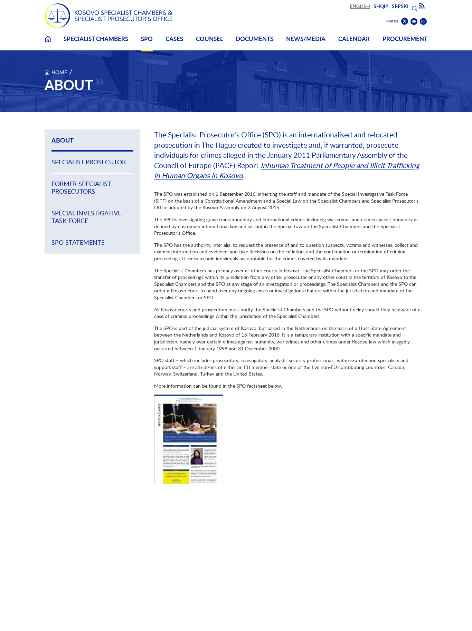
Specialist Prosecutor (88, 162)
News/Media (305, 39)
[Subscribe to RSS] (422, 6)
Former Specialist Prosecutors (81, 187)
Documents (254, 39)
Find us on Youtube (413, 21)
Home (48, 43)
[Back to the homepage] (108, 15)
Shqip (381, 6)
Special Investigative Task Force (86, 217)
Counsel (209, 39)
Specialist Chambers (96, 39)
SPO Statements (78, 242)
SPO (147, 39)
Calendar (354, 39)
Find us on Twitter (404, 21)
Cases (174, 39)
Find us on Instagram (423, 21)
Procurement (405, 39)
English (360, 6)
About (62, 140)
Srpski (400, 6)
